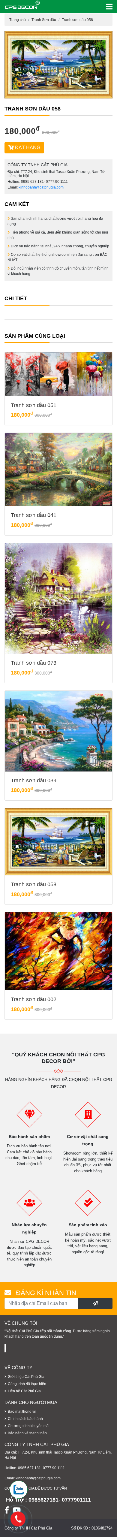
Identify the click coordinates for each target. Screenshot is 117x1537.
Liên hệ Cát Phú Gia (24, 1391)
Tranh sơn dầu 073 (33, 663)
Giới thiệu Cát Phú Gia (26, 1377)
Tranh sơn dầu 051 (33, 405)
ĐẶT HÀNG (27, 147)
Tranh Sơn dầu (44, 20)
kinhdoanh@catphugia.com (41, 187)
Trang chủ (17, 20)
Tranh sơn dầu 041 (33, 515)
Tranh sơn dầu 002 (33, 999)
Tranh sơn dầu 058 (77, 20)
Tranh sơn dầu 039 (33, 781)
